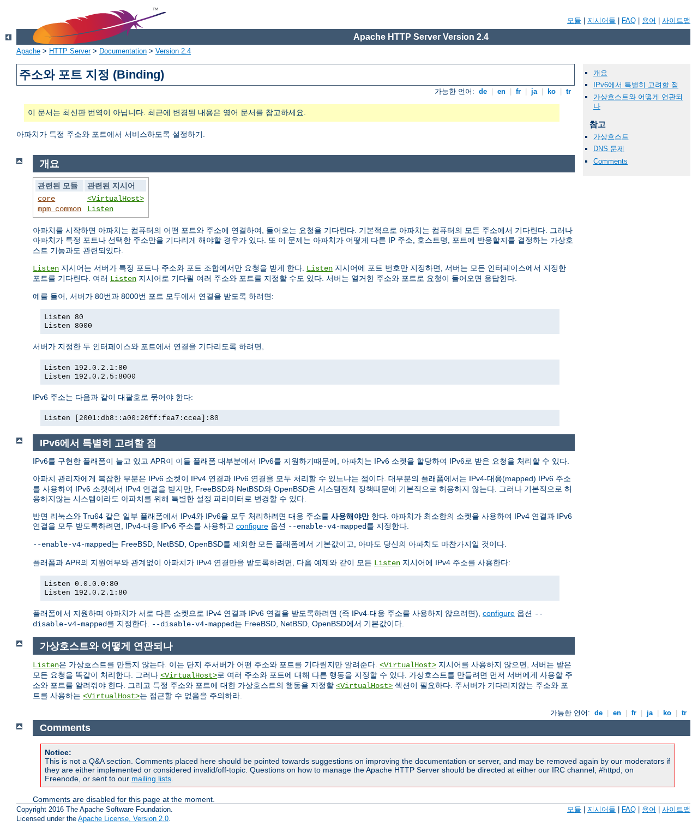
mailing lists (151, 778)
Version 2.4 (173, 51)
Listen (100, 209)
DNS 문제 (608, 149)
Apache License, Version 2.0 (123, 819)
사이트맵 (676, 20)
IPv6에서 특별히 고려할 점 (635, 85)
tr (568, 91)
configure (252, 526)
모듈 (574, 20)
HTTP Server (70, 51)
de (483, 91)
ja (534, 91)
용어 (649, 20)
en (501, 91)
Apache (28, 51)
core (46, 198)
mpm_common (59, 209)
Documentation (123, 51)
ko (551, 91)
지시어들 (601, 20)
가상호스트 (611, 137)
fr (518, 91)
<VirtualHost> (115, 198)
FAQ (629, 20)
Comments (610, 161)
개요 (600, 73)
